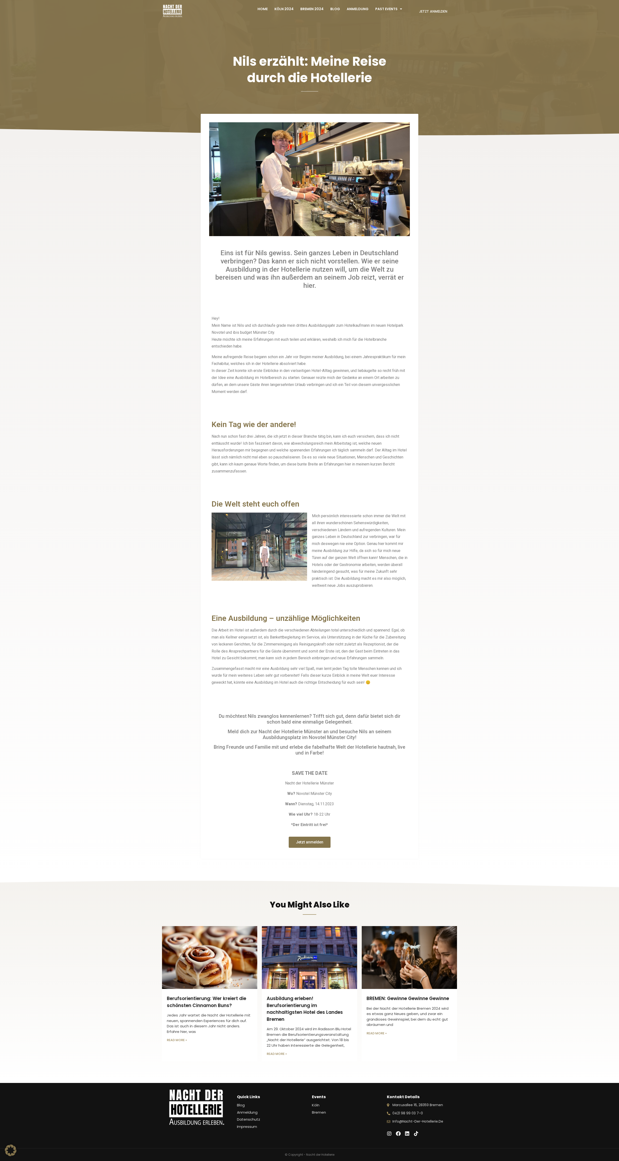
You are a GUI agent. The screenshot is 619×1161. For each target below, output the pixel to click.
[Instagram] (389, 1133)
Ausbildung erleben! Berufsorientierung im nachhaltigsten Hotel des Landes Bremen (305, 1009)
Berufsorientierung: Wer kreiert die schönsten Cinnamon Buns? (206, 1002)
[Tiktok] (416, 1133)
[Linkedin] (407, 1133)
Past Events (386, 9)
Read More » (177, 1040)
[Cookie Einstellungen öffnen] (10, 1154)
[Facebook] (398, 1133)
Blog (335, 9)
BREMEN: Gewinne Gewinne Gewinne (408, 998)
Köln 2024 (284, 9)
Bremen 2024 (312, 9)
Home (263, 9)
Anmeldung (357, 9)
